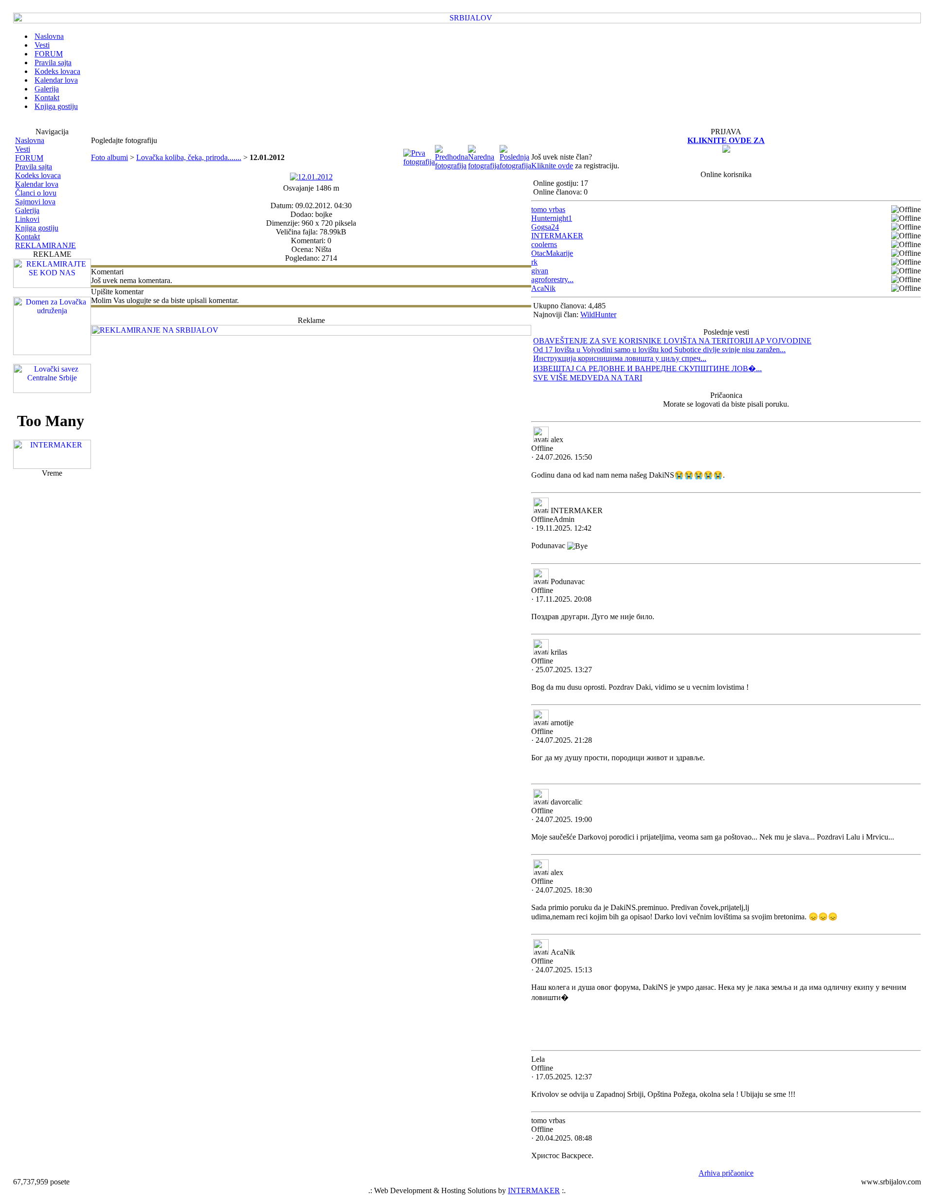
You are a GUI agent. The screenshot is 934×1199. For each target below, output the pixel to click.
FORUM (29, 158)
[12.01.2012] (311, 177)
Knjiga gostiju (36, 228)
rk (534, 262)
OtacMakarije (552, 253)
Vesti (22, 149)
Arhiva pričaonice (726, 1173)
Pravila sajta (33, 166)
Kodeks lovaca (38, 175)
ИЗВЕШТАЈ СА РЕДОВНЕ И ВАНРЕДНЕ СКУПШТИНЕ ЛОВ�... (647, 368)
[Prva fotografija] (419, 162)
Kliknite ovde (552, 165)
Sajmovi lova (35, 201)
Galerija (27, 210)
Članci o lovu (35, 193)
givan (539, 271)
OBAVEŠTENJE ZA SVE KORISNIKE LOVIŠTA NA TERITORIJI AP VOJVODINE (672, 341)
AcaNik (543, 288)
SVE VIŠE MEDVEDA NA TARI (587, 378)
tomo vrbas (548, 209)
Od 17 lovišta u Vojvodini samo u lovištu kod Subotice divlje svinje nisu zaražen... (659, 349)
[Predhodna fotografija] (451, 165)
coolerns (544, 244)
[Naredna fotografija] (484, 165)
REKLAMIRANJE (45, 245)
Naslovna (29, 140)
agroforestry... (552, 279)
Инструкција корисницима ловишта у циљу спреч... (619, 358)
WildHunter (598, 314)
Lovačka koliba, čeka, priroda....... (188, 157)
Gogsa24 (545, 227)
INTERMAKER (557, 236)
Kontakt (27, 237)
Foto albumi (109, 157)
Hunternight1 (551, 218)
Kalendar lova (36, 184)
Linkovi (27, 219)
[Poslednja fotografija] (515, 165)
